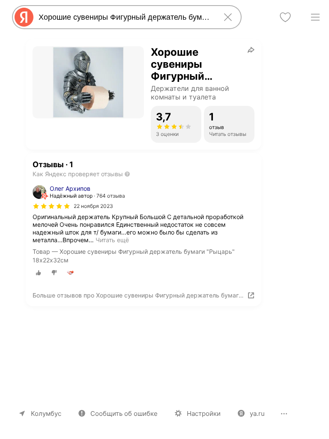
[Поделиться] (251, 49)
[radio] (39, 272)
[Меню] (315, 17)
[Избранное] (285, 17)
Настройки (204, 413)
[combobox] (125, 17)
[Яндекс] (24, 17)
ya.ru (257, 413)
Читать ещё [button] (112, 240)
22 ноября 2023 (93, 206)
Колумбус (46, 413)
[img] (51, 206)
